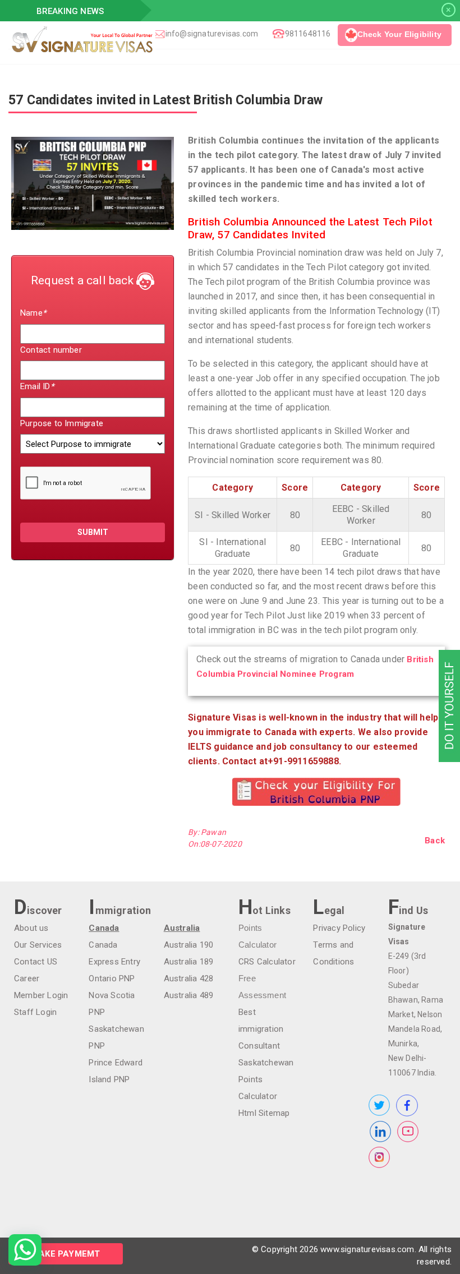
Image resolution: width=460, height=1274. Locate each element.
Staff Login (35, 1012)
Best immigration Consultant (260, 1029)
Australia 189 (189, 962)
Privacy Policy (339, 928)
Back (435, 841)
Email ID (37, 386)
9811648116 (308, 33)
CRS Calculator (267, 962)
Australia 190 (189, 945)
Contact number (51, 350)
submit (92, 532)
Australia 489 (189, 995)
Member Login (41, 995)
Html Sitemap (263, 1113)
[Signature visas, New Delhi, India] (155, 40)
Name (33, 313)
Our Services (38, 945)
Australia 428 (189, 978)
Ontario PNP (112, 978)
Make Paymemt (65, 1254)
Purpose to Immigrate (61, 423)
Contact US (35, 962)
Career (26, 978)
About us (31, 928)
